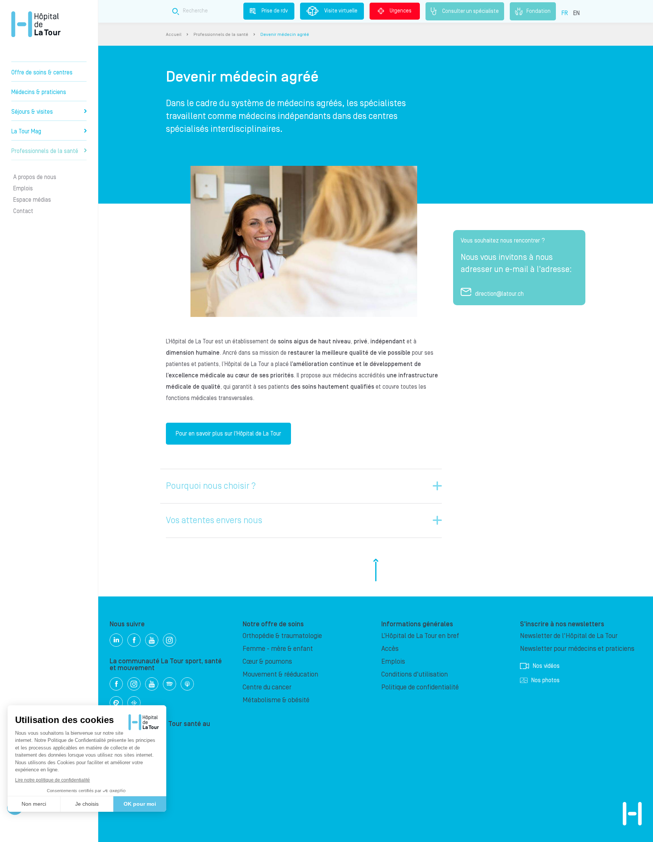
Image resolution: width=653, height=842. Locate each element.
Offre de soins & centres (42, 72)
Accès (390, 649)
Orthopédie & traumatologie (282, 636)
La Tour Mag (26, 131)
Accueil (173, 34)
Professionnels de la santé (44, 151)
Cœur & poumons (267, 662)
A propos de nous (34, 177)
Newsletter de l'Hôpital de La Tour (568, 636)
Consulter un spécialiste (470, 11)
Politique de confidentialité (420, 687)
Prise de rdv (275, 11)
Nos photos (545, 680)
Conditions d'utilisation (414, 674)
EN (576, 13)
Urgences (401, 11)
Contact (23, 211)
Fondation (538, 11)
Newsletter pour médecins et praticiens (577, 649)
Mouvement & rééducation (280, 674)
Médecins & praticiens (38, 92)
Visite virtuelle (340, 11)
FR (565, 13)
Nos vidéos (546, 666)
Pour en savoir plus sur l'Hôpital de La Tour (228, 433)
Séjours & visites (32, 111)
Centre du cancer (267, 687)
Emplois (23, 188)
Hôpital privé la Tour (35, 24)
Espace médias (32, 199)
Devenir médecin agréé (284, 34)
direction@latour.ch (499, 293)
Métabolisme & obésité (276, 700)
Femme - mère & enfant (278, 649)
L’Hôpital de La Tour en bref (420, 636)
